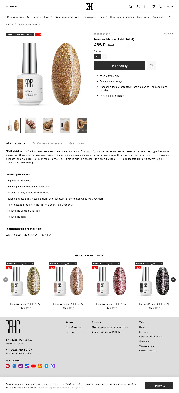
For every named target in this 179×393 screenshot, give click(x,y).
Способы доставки (147, 350)
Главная (9, 23)
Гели (102, 17)
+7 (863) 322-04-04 (19, 340)
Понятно (159, 386)
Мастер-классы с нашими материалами (110, 327)
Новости (143, 327)
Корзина (70, 332)
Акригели (157, 17)
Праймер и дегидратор (122, 17)
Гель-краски (143, 17)
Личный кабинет (73, 327)
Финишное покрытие (66, 17)
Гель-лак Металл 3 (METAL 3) (68, 304)
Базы (46, 17)
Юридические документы (150, 336)
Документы (144, 341)
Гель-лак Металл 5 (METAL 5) (111, 304)
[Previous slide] (10, 73)
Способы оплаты (147, 346)
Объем (97, 51)
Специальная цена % (18, 17)
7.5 (97, 56)
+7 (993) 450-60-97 (19, 350)
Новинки (36, 17)
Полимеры (88, 17)
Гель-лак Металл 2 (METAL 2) (25, 304)
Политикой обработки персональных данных (60, 387)
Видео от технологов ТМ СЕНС (106, 332)
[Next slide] (85, 73)
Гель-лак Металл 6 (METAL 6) (154, 304)
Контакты (143, 332)
